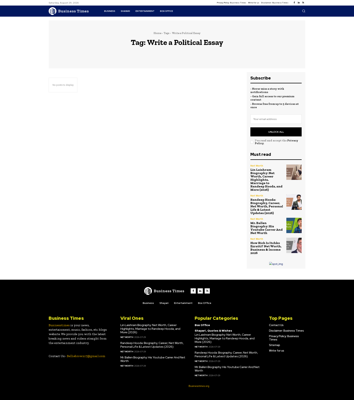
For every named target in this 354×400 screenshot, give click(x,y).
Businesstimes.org (199, 386)
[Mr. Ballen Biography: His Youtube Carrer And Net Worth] (294, 225)
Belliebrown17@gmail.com (86, 356)
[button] (303, 11)
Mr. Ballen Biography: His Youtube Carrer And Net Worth (266, 228)
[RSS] (303, 3)
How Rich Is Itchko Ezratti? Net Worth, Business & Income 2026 (266, 248)
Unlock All (276, 131)
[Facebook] (294, 3)
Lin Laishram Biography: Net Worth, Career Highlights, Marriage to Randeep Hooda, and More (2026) (266, 180)
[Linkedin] (298, 3)
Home (157, 33)
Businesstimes (59, 325)
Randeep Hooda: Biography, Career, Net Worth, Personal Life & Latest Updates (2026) (266, 206)
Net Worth (256, 166)
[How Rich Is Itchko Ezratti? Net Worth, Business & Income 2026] (294, 245)
